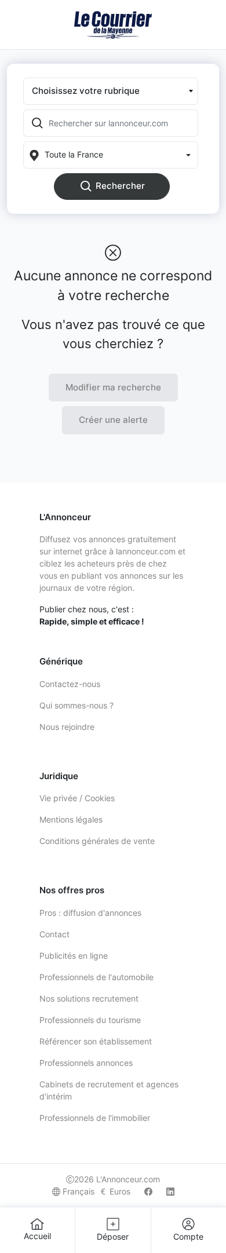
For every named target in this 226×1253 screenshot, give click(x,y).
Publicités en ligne (73, 955)
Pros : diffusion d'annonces (90, 913)
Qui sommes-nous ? (76, 705)
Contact (54, 934)
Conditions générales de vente (97, 841)
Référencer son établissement (95, 1041)
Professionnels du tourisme (90, 1020)
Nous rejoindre (66, 727)
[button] (110, 91)
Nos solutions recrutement (88, 998)
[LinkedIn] (170, 1191)
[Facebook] (148, 1191)
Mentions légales (71, 819)
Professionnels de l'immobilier (94, 1118)
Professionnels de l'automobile (96, 977)
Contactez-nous (69, 684)
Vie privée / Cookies (77, 798)
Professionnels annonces (86, 1063)
